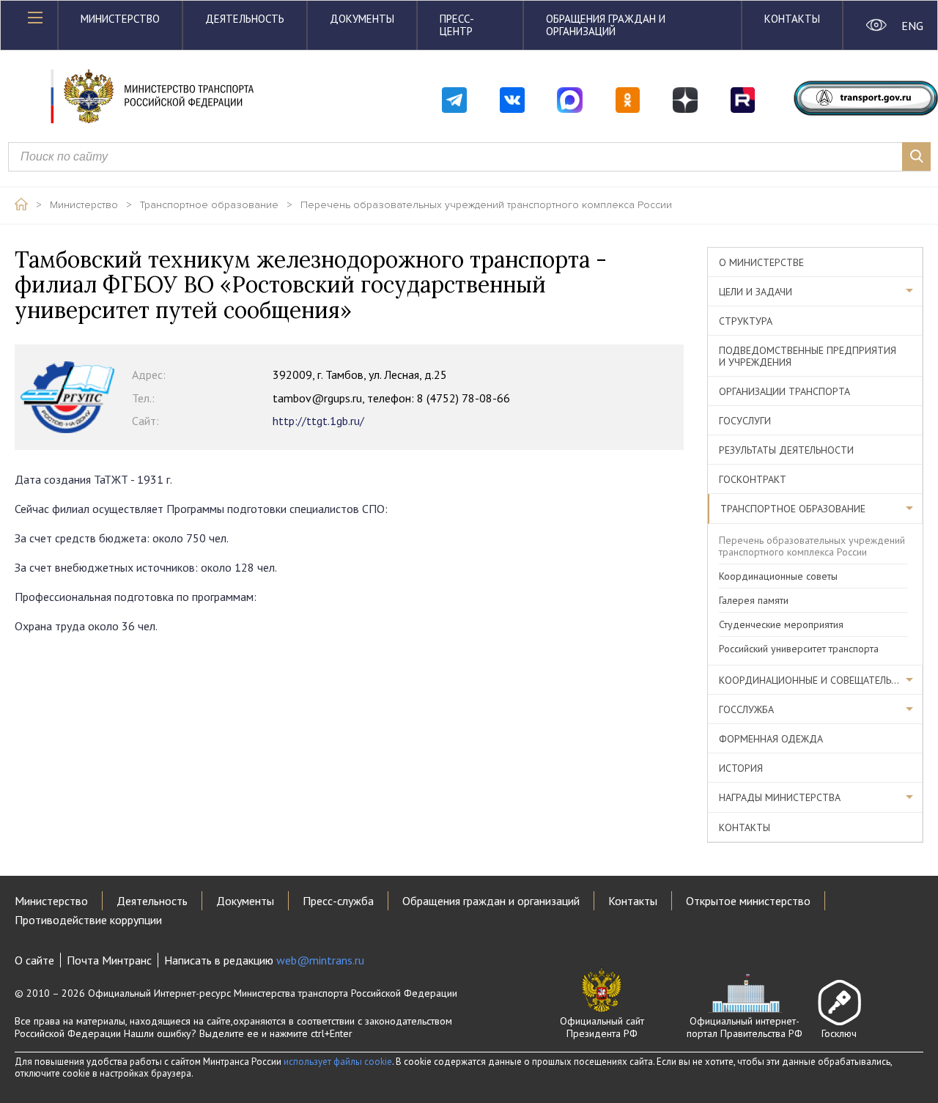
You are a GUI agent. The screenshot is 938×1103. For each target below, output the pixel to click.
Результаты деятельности (786, 450)
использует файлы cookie (338, 1061)
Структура (745, 321)
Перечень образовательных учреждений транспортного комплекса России (486, 205)
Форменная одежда (771, 738)
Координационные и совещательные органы (821, 680)
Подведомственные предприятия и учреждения (807, 356)
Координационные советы (778, 576)
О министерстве (761, 262)
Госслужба (746, 709)
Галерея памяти (754, 600)
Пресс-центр (457, 25)
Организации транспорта (784, 391)
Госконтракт (752, 479)
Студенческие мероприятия (781, 624)
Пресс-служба (338, 900)
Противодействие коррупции (88, 919)
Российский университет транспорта (799, 648)
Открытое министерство (748, 900)
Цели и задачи (755, 291)
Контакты (792, 19)
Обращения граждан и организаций (605, 25)
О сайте (34, 960)
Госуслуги (745, 420)
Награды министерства (780, 797)
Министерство (120, 19)
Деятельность (244, 19)
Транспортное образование (209, 205)
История (741, 768)
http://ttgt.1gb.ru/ (248, 420)
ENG (912, 25)
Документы (362, 19)
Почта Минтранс (109, 960)
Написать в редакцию (264, 960)
